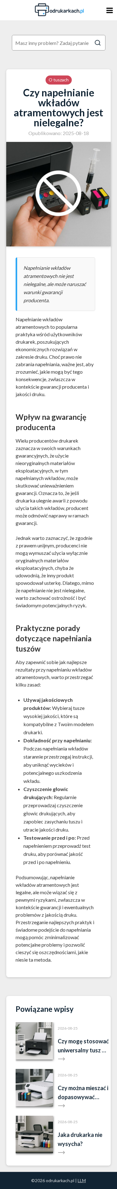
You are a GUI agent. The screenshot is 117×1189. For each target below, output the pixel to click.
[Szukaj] (97, 43)
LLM (82, 1180)
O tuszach (59, 79)
